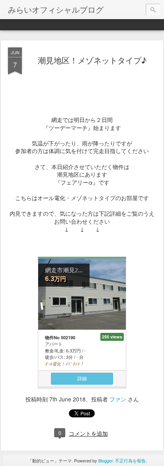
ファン (117, 399)
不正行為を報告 (130, 460)
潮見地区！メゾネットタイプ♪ (92, 60)
